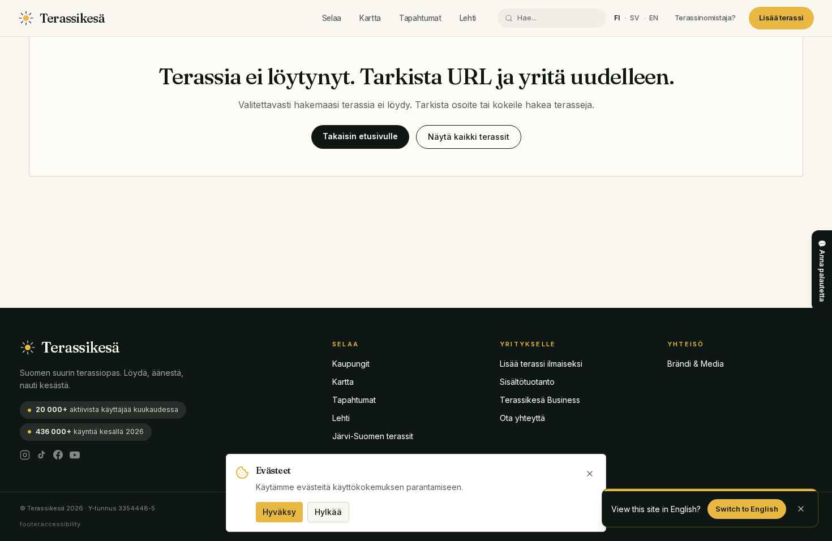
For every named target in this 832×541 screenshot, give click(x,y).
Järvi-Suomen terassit (372, 436)
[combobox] (558, 18)
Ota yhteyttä (522, 418)
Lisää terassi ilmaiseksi (541, 363)
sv (635, 18)
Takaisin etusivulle (360, 136)
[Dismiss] (801, 509)
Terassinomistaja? (705, 17)
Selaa (331, 18)
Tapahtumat (420, 18)
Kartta (370, 18)
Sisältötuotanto (527, 382)
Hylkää (328, 512)
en (654, 18)
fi (617, 18)
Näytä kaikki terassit (468, 136)
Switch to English (746, 508)
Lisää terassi (781, 17)
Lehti (468, 18)
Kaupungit (351, 363)
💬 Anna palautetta (822, 270)
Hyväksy (279, 512)
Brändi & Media (695, 363)
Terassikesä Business (540, 400)
